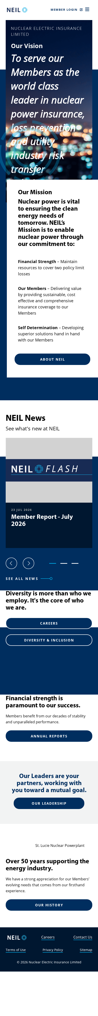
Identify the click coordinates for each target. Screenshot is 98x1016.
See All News (22, 578)
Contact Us (82, 937)
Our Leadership (49, 803)
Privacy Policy (53, 950)
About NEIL (52, 359)
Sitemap (86, 950)
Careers (49, 623)
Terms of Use (16, 950)
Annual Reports (49, 736)
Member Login (64, 10)
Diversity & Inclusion (49, 640)
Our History (49, 905)
